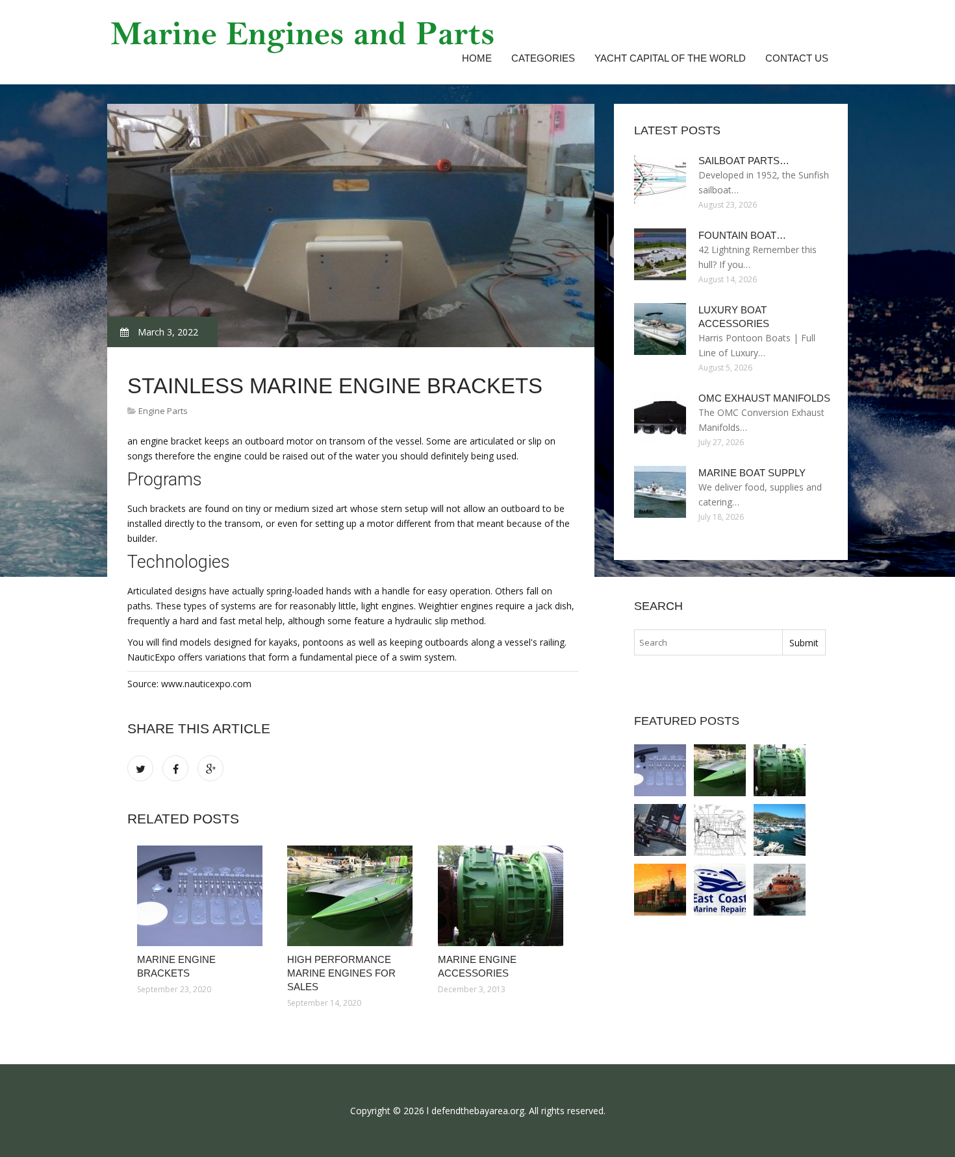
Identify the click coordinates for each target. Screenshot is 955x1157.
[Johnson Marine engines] (780, 830)
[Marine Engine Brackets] (202, 896)
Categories (543, 58)
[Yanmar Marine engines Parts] (660, 830)
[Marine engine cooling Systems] (780, 890)
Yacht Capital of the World (670, 58)
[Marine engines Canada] (660, 890)
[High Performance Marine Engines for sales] (352, 896)
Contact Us (796, 58)
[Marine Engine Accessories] (503, 896)
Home (477, 58)
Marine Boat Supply (752, 472)
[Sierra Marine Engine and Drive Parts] (720, 890)
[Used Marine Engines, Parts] (720, 830)
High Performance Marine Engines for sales (341, 973)
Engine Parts (163, 411)
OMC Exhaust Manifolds (764, 398)
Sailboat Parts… (743, 160)
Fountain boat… (742, 235)
